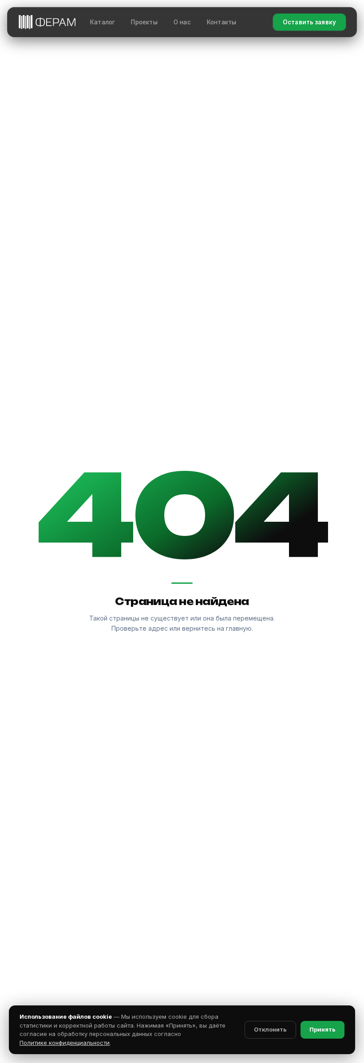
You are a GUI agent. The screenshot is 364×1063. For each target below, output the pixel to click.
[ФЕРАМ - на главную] (47, 22)
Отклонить (270, 1029)
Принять (322, 1029)
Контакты (222, 22)
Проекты (144, 22)
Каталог (102, 22)
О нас (182, 22)
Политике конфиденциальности (65, 1042)
